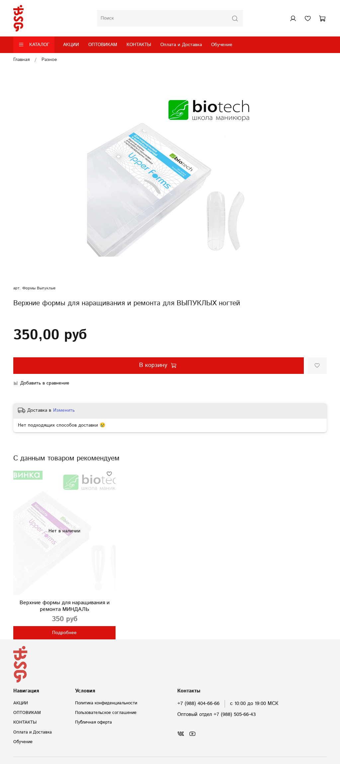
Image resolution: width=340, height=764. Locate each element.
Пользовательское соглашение (105, 713)
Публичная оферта (93, 722)
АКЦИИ (71, 44)
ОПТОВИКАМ (102, 44)
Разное (49, 59)
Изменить (64, 410)
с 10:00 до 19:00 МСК (254, 703)
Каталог (39, 44)
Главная (21, 59)
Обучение (221, 44)
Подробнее (64, 632)
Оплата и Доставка (181, 44)
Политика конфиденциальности (106, 703)
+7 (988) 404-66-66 (198, 703)
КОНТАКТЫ (139, 44)
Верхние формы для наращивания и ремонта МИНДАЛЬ (65, 606)
